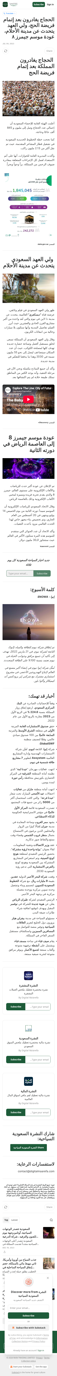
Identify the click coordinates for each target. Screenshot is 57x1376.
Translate (9, 13)
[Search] (51, 1220)
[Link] (45, 66)
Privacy (39, 1357)
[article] (28, 1240)
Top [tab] (6, 1220)
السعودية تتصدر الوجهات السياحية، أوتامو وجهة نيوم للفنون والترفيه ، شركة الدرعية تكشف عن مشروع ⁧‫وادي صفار (19, 1232)
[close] (47, 1277)
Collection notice (28, 1361)
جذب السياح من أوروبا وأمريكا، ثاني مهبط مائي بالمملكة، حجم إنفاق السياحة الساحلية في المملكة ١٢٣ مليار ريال (19, 1263)
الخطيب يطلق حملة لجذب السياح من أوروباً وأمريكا (19, 1273)
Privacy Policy (38, 1341)
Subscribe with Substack (30, 1327)
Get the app (41, 1366)
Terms (47, 1357)
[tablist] (11, 1220)
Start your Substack (22, 1366)
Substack (16, 1372)
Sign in (50, 4)
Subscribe (39, 4)
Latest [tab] (14, 1220)
